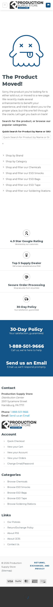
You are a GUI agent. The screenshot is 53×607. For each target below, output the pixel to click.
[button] (5, 5)
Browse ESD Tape (17, 498)
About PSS (13, 533)
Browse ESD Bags (17, 492)
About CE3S (13, 538)
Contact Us (13, 544)
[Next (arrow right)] (11, 602)
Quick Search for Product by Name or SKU (26, 131)
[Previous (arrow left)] (3, 602)
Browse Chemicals (17, 481)
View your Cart (15, 446)
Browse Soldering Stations (21, 504)
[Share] (20, 589)
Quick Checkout (16, 441)
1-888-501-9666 (26, 346)
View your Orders (16, 458)
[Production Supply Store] (26, 5)
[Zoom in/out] (3, 589)
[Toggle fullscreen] (11, 589)
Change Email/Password (20, 463)
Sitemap (6, 570)
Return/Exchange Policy (20, 527)
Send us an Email (26, 363)
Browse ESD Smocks (18, 487)
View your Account (17, 452)
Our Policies (13, 522)
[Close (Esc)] (29, 589)
